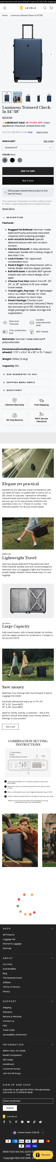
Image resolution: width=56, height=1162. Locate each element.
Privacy (6, 991)
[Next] (50, 841)
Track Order (9, 1030)
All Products (9, 934)
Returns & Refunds (12, 1016)
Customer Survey (11, 1068)
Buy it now (28, 180)
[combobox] (28, 147)
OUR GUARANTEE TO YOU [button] (22, 374)
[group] (28, 202)
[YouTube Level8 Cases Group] (29, 1122)
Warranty (7, 1012)
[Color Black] (12, 160)
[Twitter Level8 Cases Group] (11, 1122)
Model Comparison (12, 1055)
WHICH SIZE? (28, 141)
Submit (9, 1108)
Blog (5, 973)
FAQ (5, 1025)
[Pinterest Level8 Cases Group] (17, 1122)
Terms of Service (11, 986)
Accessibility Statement (15, 1034)
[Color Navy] (5, 160)
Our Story (7, 964)
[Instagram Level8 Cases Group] (23, 1122)
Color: (9, 154)
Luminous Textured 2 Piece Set (30, 305)
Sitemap (7, 948)
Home (4, 15)
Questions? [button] (14, 390)
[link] (28, 1)
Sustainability (9, 968)
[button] (4, 7)
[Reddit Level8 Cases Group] (41, 1122)
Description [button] (15, 217)
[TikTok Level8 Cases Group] (35, 1122)
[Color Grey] (20, 160)
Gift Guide (8, 1059)
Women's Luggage (12, 943)
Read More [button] (8, 209)
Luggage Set (9, 939)
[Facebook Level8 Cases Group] (5, 1122)
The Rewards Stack (12, 977)
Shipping (7, 1007)
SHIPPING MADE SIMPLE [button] (21, 382)
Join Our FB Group (12, 1073)
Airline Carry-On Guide (14, 1050)
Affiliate (7, 982)
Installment (8, 1064)
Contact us (8, 1021)
